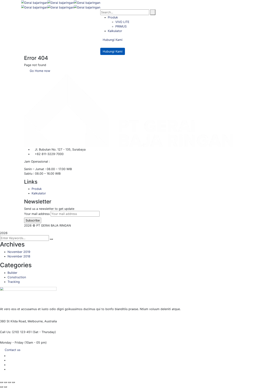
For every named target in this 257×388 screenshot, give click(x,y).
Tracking (14, 282)
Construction (17, 277)
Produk (37, 189)
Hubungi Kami (112, 40)
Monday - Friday (12, 342)
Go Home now (39, 71)
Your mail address (37, 214)
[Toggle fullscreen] (5, 382)
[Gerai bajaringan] (34, 2)
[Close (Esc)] (13, 382)
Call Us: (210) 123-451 (16, 332)
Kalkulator (39, 193)
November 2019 (19, 252)
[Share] (9, 382)
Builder (12, 273)
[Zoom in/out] (1, 382)
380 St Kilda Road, (13, 321)
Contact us (12, 350)
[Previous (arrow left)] (1, 386)
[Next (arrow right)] (5, 386)
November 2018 (19, 256)
